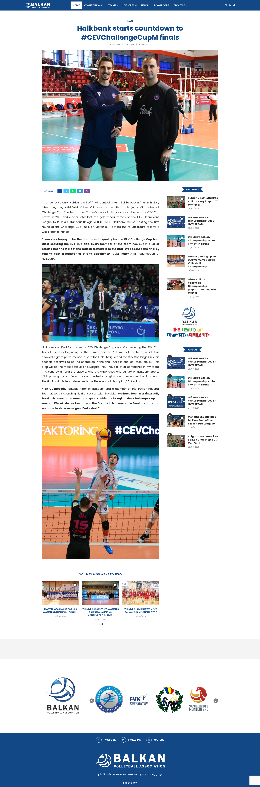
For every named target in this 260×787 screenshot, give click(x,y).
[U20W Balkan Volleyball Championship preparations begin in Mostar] (176, 284)
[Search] (233, 5)
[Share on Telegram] (80, 191)
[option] (109, 699)
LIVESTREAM (129, 5)
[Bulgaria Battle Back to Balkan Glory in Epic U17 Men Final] (60, 593)
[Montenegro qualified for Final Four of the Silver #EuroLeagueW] (176, 421)
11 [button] (167, 720)
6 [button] (154, 720)
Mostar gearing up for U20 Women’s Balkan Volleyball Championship (202, 261)
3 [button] (146, 720)
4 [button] (148, 720)
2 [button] (143, 720)
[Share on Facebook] (59, 191)
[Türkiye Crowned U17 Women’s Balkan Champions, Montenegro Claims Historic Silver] (140, 593)
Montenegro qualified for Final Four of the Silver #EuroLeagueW (202, 420)
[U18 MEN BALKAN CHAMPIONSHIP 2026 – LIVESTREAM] (176, 402)
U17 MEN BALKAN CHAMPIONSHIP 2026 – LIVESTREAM (202, 221)
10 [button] (165, 720)
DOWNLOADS (161, 5)
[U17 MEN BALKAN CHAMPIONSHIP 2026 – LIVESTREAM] (176, 222)
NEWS (144, 5)
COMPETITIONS (93, 5)
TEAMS (112, 5)
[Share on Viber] (87, 191)
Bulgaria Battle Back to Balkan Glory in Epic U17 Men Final (203, 201)
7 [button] (156, 720)
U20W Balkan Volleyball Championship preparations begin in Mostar (202, 286)
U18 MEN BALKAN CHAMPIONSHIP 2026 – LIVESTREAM (202, 401)
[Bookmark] (75, 584)
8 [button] (159, 720)
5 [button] (151, 720)
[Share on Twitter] (66, 191)
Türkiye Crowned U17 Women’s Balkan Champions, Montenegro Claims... (141, 612)
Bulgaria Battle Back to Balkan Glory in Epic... (61, 611)
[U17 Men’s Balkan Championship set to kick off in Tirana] (176, 241)
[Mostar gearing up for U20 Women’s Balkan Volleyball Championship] (100, 593)
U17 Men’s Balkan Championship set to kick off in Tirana (201, 240)
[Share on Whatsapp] (73, 191)
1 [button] (140, 720)
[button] (46, 602)
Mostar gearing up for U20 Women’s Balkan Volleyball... (100, 611)
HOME (76, 5)
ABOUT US (179, 5)
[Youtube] (230, 5)
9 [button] (162, 720)
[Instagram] (226, 5)
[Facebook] (223, 5)
